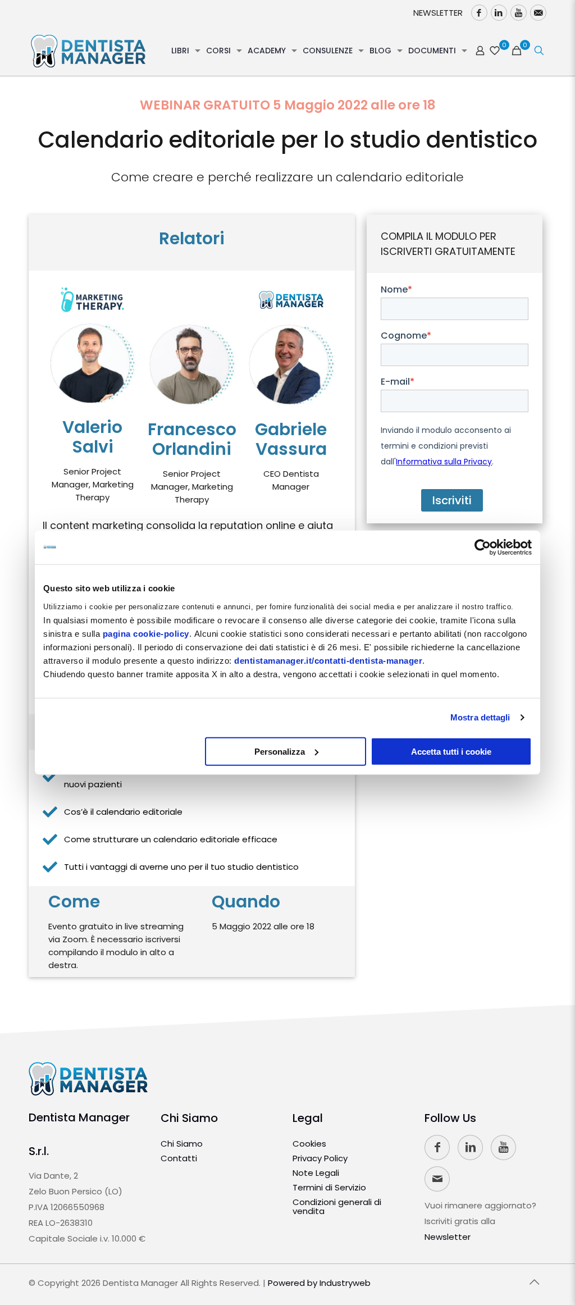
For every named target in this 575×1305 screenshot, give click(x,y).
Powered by (319, 1283)
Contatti (179, 1158)
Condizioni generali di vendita (337, 1206)
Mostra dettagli (480, 717)
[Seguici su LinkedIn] (499, 12)
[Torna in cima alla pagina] (534, 1282)
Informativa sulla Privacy (444, 461)
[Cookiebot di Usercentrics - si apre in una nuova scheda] (482, 547)
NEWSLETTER (438, 13)
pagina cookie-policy (146, 633)
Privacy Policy (320, 1158)
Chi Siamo (189, 1118)
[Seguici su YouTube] (503, 1147)
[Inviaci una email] (538, 12)
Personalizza (279, 751)
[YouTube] (518, 12)
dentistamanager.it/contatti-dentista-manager (328, 660)
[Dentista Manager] (88, 50)
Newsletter (448, 1237)
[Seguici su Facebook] (479, 12)
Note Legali (316, 1173)
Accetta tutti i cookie (451, 751)
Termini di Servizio (329, 1187)
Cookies (309, 1143)
